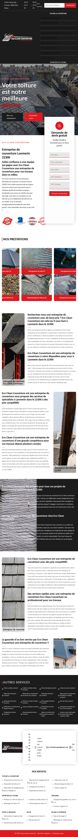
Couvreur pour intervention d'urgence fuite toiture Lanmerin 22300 (67, 714)
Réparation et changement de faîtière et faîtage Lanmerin (67, 695)
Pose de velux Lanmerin (66, 701)
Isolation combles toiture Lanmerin (29, 689)
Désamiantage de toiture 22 (50, 53)
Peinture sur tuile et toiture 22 (14, 799)
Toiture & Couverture (58, 13)
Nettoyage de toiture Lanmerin (47, 694)
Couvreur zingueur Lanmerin (30, 707)
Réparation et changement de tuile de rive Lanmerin (30, 694)
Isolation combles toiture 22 (38, 799)
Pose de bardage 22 (59, 816)
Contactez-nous (33, 117)
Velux (29, 812)
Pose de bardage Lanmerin (48, 688)
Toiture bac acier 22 (47, 48)
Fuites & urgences (9, 812)
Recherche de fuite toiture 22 (13, 823)
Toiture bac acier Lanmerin (67, 688)
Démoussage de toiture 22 (38, 803)
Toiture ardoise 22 (47, 58)
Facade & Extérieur (58, 812)
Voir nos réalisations (11, 117)
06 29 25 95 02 (34, 5)
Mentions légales (43, 833)
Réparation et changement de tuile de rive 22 (56, 33)
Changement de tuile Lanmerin (10, 713)
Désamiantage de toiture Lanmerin (29, 713)
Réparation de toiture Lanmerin (10, 694)
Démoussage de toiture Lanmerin (48, 702)
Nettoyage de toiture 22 (12, 803)
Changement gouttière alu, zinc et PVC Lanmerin (67, 707)
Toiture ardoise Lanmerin (11, 688)
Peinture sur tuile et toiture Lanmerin (30, 702)
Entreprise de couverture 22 (50, 18)
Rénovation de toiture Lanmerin (10, 702)
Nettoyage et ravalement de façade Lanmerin (12, 707)
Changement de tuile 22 (49, 38)
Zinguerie (55, 796)
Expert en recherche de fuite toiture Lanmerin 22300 (48, 714)
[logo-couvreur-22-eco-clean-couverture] (17, 37)
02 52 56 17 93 (26, 5)
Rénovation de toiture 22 (49, 23)
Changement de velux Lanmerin (47, 707)
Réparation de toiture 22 (49, 43)
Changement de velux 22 (37, 816)
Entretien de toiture (58, 62)
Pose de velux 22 (34, 820)
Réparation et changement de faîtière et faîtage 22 (58, 28)
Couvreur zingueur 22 (60, 806)
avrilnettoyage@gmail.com (58, 747)
